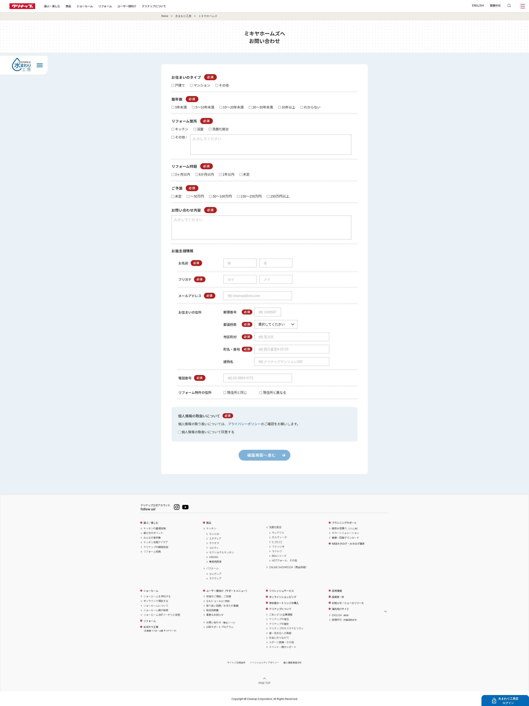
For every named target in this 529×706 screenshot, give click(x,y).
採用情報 (337, 590)
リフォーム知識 (152, 551)
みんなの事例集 (152, 537)
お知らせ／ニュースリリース (348, 603)
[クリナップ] (22, 7)
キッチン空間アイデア (155, 542)
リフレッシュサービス (281, 590)
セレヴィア (215, 573)
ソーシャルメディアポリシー (264, 662)
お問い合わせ (221, 622)
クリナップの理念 (279, 619)
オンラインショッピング (282, 597)
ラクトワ (277, 551)
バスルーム (212, 568)
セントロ (214, 534)
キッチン (211, 528)
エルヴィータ (279, 537)
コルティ (214, 547)
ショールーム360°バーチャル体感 (161, 614)
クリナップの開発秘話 (155, 547)
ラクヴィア (215, 578)
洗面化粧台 (275, 527)
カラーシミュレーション (345, 533)
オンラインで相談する (155, 600)
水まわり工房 (183, 16)
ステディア (215, 538)
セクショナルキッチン (221, 552)
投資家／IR (338, 597)
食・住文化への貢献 (280, 633)
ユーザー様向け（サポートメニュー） (227, 590)
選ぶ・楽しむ (52, 6)
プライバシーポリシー (244, 423)
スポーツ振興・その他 (281, 642)
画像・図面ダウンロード (345, 537)
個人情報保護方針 (293, 662)
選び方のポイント (153, 533)
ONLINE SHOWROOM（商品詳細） (288, 567)
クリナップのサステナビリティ (286, 628)
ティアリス (278, 532)
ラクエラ (214, 543)
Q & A (218, 600)
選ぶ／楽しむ (150, 522)
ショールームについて (155, 605)
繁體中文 (495, 5)
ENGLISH (478, 5)
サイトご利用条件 (236, 662)
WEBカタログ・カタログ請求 (348, 543)
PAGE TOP (264, 683)
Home (164, 16)
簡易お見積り (345, 528)
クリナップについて (154, 6)
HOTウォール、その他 (284, 560)
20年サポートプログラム (220, 627)
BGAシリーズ (279, 555)
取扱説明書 (212, 610)
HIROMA (213, 557)
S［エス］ (277, 542)
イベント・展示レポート (282, 647)
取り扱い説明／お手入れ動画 (222, 605)
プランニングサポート (344, 522)
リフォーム (105, 6)
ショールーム (85, 6)
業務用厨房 (215, 561)
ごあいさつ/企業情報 (280, 614)
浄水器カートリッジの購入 (284, 603)
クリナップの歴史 (279, 623)
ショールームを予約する (157, 596)
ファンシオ (278, 546)
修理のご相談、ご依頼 (218, 596)
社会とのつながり (279, 637)
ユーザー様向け (126, 6)
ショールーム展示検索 (155, 610)
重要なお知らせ (215, 614)
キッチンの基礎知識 (154, 528)
